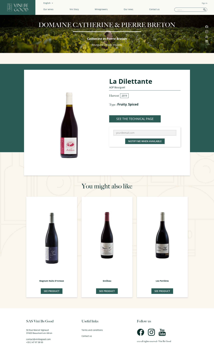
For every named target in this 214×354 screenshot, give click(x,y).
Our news (128, 9)
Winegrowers (101, 9)
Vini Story (74, 9)
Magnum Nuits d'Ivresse (51, 280)
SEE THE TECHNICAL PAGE (135, 119)
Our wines (48, 9)
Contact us (154, 9)
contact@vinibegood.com (38, 339)
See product (51, 291)
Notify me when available (145, 141)
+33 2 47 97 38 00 (34, 342)
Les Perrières (162, 280)
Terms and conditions (92, 330)
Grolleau (107, 280)
